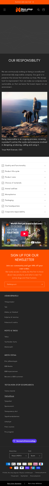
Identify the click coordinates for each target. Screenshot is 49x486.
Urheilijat (8, 422)
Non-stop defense (35, 483)
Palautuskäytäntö (35, 476)
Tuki (6, 307)
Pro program (9, 432)
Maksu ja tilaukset (11, 312)
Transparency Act (11, 411)
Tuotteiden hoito (11, 342)
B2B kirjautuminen (11, 371)
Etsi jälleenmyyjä (11, 361)
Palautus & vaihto (11, 322)
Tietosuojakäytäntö (40, 472)
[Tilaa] (41, 284)
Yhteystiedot (9, 302)
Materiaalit (9, 347)
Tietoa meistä (10, 391)
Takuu (7, 337)
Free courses (9, 427)
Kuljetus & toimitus (11, 317)
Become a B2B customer (14, 377)
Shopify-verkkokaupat (26, 472)
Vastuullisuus (9, 396)
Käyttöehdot (24, 476)
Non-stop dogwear (13, 472)
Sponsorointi (9, 406)
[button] (4, 9)
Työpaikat (8, 401)
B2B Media (8, 366)
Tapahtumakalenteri (12, 416)
